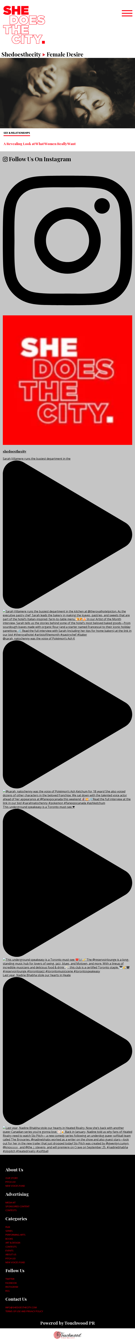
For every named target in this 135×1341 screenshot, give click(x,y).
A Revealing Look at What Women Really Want (40, 143)
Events (9, 1250)
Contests (11, 1210)
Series (9, 1230)
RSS (7, 1290)
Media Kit (10, 1202)
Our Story (11, 1178)
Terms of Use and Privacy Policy (24, 1311)
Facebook (11, 1283)
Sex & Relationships (17, 132)
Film (7, 1227)
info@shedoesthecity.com (21, 1307)
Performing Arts (15, 1234)
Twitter (9, 1278)
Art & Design (12, 1242)
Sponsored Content (17, 1206)
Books (9, 1238)
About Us (10, 1254)
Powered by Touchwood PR (67, 1323)
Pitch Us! (10, 1181)
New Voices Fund (15, 1185)
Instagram (11, 1286)
